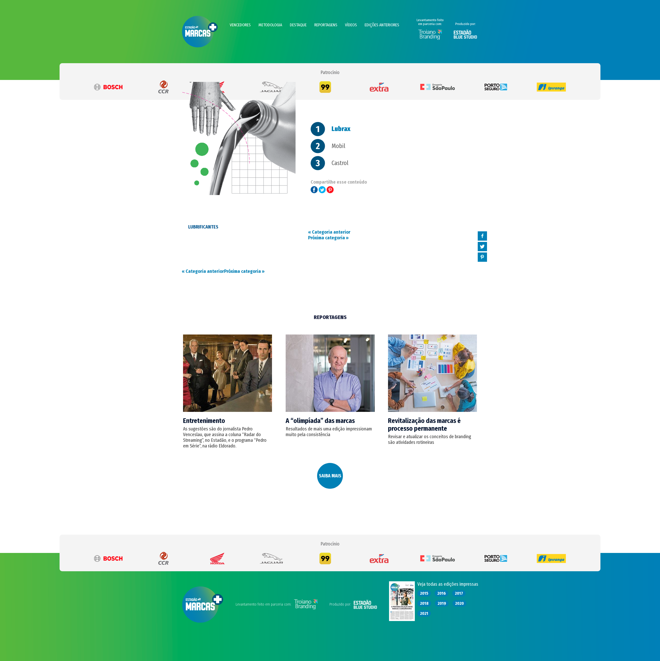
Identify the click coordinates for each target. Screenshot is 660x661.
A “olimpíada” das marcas (320, 421)
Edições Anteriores (382, 24)
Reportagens (325, 24)
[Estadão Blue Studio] (465, 37)
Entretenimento (204, 421)
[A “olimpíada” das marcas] (330, 410)
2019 (442, 603)
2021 (424, 613)
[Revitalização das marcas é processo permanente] (432, 410)
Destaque (298, 24)
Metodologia (270, 24)
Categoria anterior (203, 271)
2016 (441, 593)
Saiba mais (330, 476)
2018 (424, 603)
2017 (459, 593)
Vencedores (240, 24)
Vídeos (351, 24)
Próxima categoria (244, 271)
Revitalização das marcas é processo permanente (424, 424)
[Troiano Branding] (430, 38)
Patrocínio (330, 72)
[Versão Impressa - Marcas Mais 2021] (402, 619)
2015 (424, 593)
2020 (459, 603)
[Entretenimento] (227, 410)
